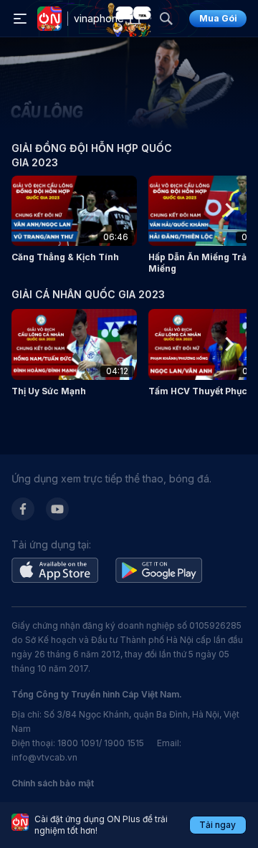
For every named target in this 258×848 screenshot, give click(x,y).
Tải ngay (217, 824)
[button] (74, 219)
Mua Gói (218, 18)
